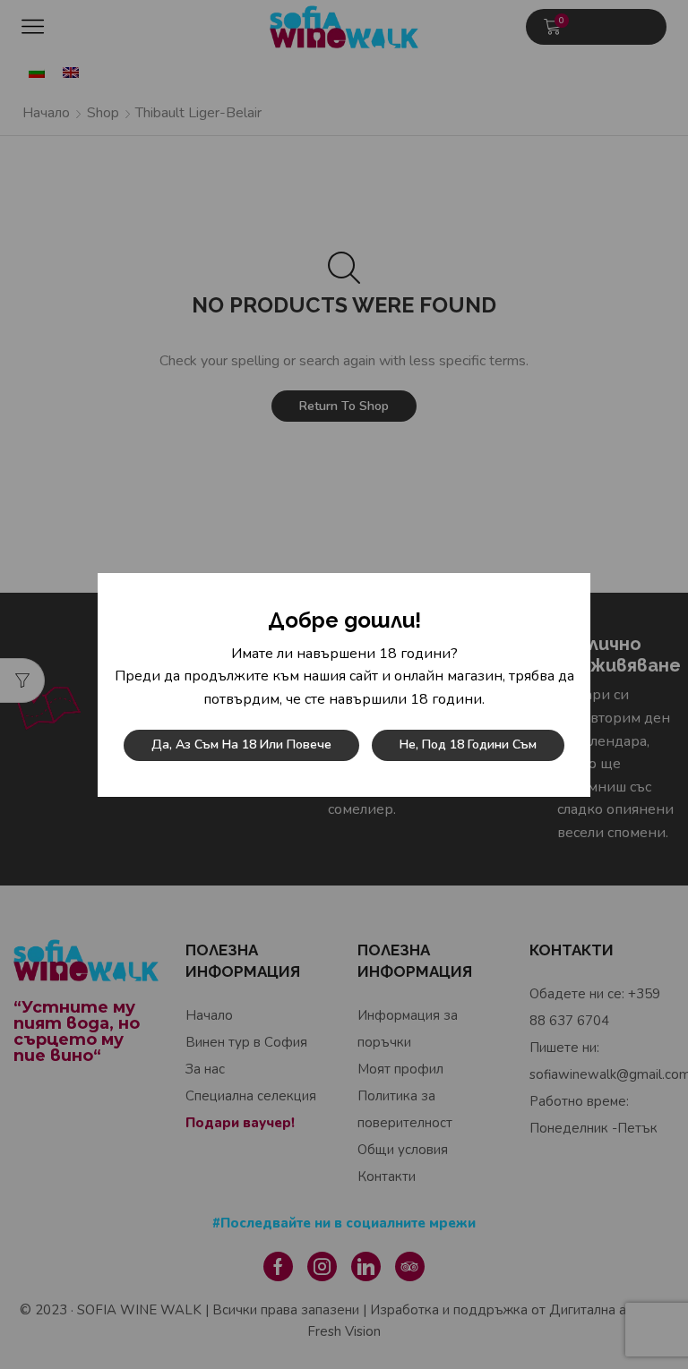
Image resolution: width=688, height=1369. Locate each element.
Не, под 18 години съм (468, 744)
